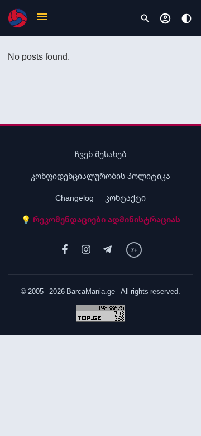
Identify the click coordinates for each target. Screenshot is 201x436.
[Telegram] (107, 249)
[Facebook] (65, 249)
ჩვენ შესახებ (100, 154)
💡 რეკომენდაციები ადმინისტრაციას (100, 219)
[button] (42, 18)
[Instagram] (86, 249)
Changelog (74, 197)
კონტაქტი (125, 197)
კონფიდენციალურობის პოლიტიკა (100, 175)
